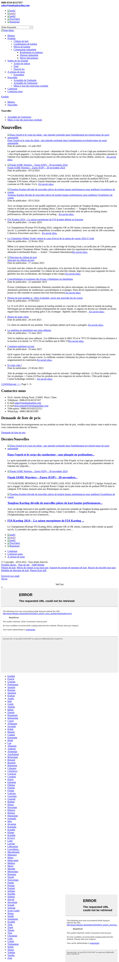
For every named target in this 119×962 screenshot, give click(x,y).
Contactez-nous (15, 91)
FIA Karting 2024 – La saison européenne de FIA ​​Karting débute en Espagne (45, 219)
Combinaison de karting (25, 44)
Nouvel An (19, 69)
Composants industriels (25, 49)
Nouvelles (12, 77)
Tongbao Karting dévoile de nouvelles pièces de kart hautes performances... (55, 503)
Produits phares (8, 564)
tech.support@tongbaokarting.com (31, 405)
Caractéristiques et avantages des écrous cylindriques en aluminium (40, 279)
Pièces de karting (22, 46)
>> (19, 384)
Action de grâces (22, 63)
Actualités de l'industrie (25, 80)
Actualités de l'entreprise (25, 83)
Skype (4, 578)
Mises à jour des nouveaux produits (31, 86)
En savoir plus (46, 184)
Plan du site (24, 564)
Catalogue (12, 88)
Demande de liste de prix (13, 432)
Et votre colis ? (14, 365)
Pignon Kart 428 (38, 570)
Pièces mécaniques (29, 58)
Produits (11, 38)
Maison (11, 35)
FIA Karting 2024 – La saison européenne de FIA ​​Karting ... (45, 520)
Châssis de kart (21, 41)
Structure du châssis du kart (20, 260)
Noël (16, 66)
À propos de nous (16, 72)
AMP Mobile (37, 564)
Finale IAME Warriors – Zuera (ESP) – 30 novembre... (42, 477)
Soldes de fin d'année (17, 60)
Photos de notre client (18, 317)
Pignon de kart (8, 567)
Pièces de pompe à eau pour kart (32, 567)
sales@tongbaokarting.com (15, 5)
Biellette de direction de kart (15, 570)
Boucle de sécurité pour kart (101, 567)
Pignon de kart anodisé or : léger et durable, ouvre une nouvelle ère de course (45, 298)
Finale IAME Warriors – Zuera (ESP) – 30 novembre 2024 (36, 167)
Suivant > (13, 384)
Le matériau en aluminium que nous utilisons (29, 330)
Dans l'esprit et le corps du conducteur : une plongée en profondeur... (51, 454)
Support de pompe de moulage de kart (68, 567)
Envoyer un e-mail (10, 576)
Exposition (19, 74)
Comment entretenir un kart (20, 346)
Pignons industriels (29, 55)
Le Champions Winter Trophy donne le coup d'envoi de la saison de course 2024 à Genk (50, 238)
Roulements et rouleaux (31, 52)
